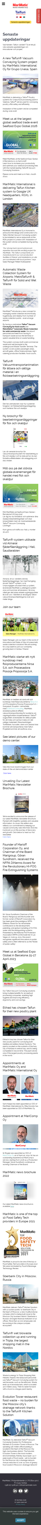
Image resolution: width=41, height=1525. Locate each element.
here (12, 1206)
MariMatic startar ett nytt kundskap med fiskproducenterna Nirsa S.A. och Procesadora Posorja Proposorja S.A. (19, 664)
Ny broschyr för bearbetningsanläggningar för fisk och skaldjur (20, 419)
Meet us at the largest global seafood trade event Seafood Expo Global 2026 (20, 122)
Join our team (12, 607)
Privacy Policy (20, 1504)
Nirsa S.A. (34, 702)
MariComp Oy (8, 1155)
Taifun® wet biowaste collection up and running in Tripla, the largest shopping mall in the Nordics (19, 1340)
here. (9, 773)
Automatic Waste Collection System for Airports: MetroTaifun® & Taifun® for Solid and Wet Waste (19, 277)
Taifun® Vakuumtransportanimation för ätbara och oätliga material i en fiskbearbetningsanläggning (21, 368)
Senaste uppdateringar (20, 22)
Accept (20, 1520)
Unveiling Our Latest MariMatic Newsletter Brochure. (17, 784)
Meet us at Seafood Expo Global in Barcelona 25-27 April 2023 (19, 955)
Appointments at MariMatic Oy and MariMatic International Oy (20, 1066)
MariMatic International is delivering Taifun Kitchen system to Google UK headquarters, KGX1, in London (19, 191)
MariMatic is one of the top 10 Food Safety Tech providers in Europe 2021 (20, 1217)
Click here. (7, 837)
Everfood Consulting (15, 709)
